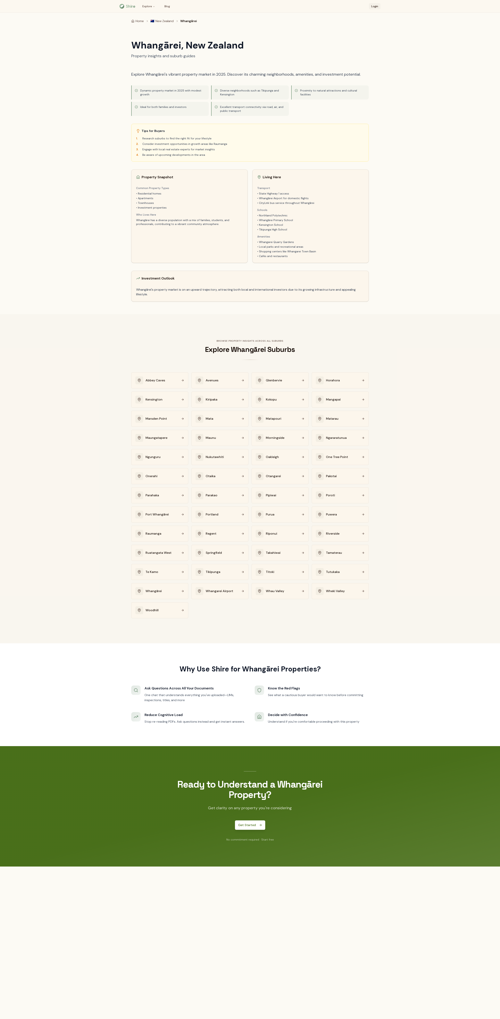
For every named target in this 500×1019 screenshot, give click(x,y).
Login (374, 6)
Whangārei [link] (188, 21)
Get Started (247, 825)
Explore (147, 6)
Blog (167, 6)
